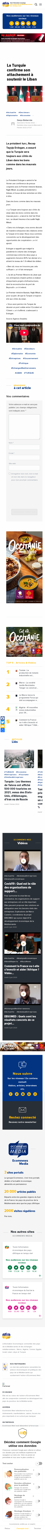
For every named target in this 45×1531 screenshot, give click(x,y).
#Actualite (11, 112)
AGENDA (6, 1407)
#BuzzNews (25, 961)
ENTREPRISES (8, 1422)
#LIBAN (18, 373)
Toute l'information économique (21, 4)
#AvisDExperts (11, 961)
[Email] (3, 726)
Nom (11, 443)
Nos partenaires (18, 1364)
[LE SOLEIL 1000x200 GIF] (22, 37)
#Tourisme (24, 775)
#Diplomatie (12, 115)
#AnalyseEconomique (14, 879)
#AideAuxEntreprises (27, 876)
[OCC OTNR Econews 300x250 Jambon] (24, 642)
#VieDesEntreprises (13, 777)
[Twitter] (3, 722)
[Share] (3, 730)
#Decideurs (24, 112)
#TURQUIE (29, 373)
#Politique (23, 363)
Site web (12, 463)
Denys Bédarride (24, 120)
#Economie (25, 115)
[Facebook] (3, 718)
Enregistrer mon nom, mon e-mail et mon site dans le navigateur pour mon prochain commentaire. (24, 477)
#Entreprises (15, 358)
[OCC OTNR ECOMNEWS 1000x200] (22, 1046)
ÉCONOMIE (7, 1392)
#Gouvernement (30, 358)
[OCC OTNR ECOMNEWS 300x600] (24, 567)
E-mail (11, 453)
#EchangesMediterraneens (23, 368)
